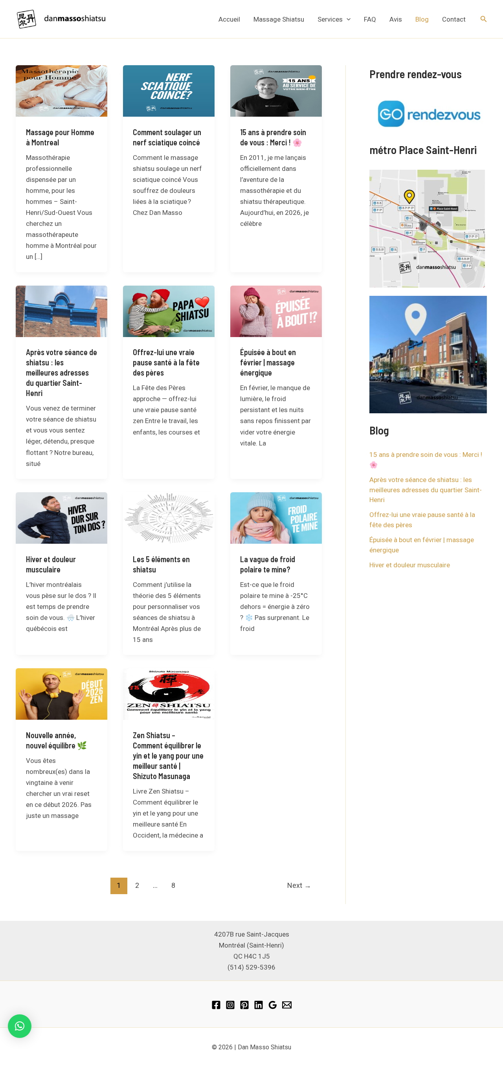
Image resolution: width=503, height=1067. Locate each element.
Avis (395, 19)
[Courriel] (287, 1005)
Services (330, 19)
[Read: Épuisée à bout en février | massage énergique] (276, 311)
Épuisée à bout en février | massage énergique (268, 362)
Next (299, 885)
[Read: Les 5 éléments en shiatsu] (169, 517)
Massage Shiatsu (278, 19)
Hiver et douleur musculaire (409, 565)
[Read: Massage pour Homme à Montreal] (61, 90)
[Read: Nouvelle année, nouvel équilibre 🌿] (61, 693)
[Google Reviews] (272, 1005)
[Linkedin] (258, 1005)
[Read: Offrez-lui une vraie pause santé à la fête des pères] (169, 311)
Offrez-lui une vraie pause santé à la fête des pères (166, 362)
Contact (454, 19)
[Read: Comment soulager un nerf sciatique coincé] (169, 90)
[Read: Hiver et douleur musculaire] (61, 517)
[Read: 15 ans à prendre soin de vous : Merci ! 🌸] (276, 90)
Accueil (229, 19)
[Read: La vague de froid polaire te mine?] (276, 517)
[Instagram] (230, 1005)
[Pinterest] (244, 1005)
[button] (347, 19)
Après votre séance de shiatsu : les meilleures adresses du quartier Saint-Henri (61, 372)
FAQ (370, 19)
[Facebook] (216, 1005)
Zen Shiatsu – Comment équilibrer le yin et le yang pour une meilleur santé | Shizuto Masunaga (168, 755)
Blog (422, 19)
